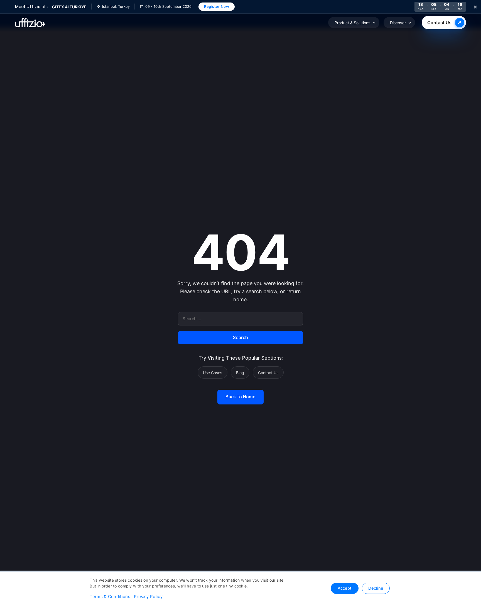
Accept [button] (344, 588)
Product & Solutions (352, 22)
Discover (398, 22)
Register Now (216, 6)
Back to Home (240, 396)
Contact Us (439, 22)
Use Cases (212, 372)
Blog (240, 372)
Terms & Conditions (110, 596)
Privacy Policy (148, 596)
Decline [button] (375, 588)
